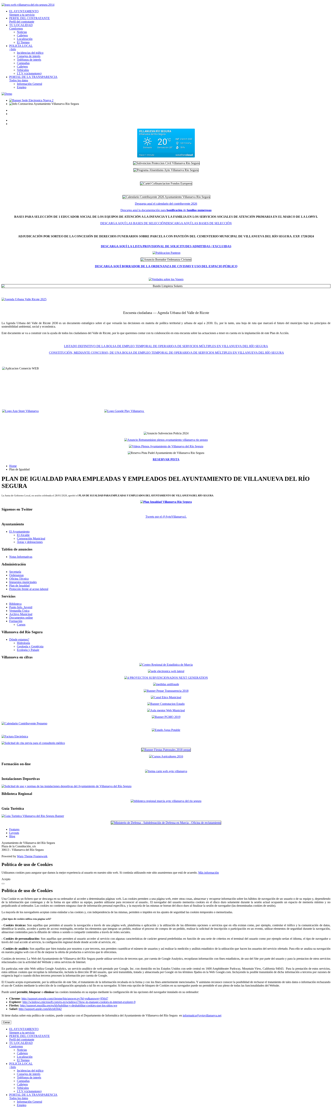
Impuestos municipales (23, 582)
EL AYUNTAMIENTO (24, 13)
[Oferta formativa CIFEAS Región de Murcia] (166, 756)
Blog (12, 836)
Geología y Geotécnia (30, 646)
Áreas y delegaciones (30, 542)
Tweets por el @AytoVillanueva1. (166, 516)
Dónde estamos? (19, 639)
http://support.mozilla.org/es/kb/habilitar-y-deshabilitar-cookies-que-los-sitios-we (68, 1005)
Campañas (23, 63)
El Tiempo (23, 42)
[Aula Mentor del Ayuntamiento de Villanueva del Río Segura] (166, 710)
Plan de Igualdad (19, 585)
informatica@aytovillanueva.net (202, 1015)
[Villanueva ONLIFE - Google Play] (124, 411)
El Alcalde (23, 535)
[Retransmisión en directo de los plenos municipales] (166, 439)
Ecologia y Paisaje (28, 649)
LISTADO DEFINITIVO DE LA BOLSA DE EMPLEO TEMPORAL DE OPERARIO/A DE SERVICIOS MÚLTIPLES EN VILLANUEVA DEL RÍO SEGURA (166, 346)
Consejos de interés (28, 56)
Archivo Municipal (20, 614)
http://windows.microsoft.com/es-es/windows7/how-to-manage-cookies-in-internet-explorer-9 (78, 1002)
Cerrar (6, 1022)
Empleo (21, 87)
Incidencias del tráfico (30, 52)
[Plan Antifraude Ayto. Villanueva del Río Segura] (166, 684)
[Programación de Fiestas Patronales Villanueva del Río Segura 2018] (166, 749)
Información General (29, 83)
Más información (208, 872)
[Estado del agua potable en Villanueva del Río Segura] (166, 730)
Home (13, 466)
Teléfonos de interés (29, 59)
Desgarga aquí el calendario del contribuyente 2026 (166, 203)
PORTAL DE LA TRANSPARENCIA (33, 78)
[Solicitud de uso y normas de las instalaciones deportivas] (166, 786)
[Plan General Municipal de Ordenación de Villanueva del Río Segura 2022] (166, 716)
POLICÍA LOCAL (21, 47)
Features (14, 829)
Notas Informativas (20, 556)
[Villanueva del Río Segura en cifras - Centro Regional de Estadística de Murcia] (166, 664)
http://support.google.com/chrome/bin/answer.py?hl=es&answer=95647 (65, 998)
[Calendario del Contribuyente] (166, 723)
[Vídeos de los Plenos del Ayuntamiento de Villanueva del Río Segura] (166, 446)
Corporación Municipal (31, 538)
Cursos (21, 624)
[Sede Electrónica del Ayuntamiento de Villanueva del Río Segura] (31, 100)
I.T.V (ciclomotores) (29, 73)
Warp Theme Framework (32, 856)
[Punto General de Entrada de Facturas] (166, 736)
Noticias (22, 32)
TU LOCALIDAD (21, 26)
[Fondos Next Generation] (166, 677)
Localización (24, 39)
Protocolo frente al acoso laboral (28, 589)
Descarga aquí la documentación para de (166, 210)
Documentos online (21, 617)
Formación (15, 621)
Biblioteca (15, 603)
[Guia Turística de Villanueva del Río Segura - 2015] (166, 816)
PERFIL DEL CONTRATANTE (29, 20)
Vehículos (23, 70)
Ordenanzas (16, 575)
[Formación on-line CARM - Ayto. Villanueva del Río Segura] (166, 771)
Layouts (14, 832)
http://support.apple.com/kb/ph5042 (40, 1009)
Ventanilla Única (19, 610)
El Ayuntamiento (19, 531)
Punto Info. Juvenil (20, 607)
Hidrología (23, 643)
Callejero (22, 35)
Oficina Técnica (19, 578)
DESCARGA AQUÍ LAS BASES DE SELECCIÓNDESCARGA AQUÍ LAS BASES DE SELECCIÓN (166, 223)
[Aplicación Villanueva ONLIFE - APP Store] (41, 411)
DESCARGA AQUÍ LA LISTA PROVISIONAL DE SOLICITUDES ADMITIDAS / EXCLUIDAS (166, 246)
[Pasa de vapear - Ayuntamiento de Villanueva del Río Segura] (166, 279)
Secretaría (15, 571)
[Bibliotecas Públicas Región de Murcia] (166, 801)
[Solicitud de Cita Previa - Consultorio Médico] (166, 743)
